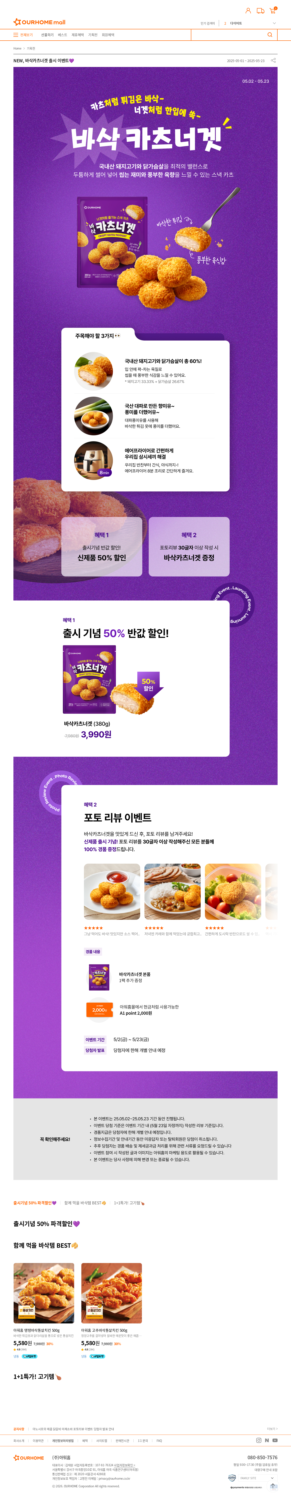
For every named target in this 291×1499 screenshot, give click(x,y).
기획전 (93, 34)
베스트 (62, 34)
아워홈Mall (39, 22)
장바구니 (33, 1314)
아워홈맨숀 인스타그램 (258, 1440)
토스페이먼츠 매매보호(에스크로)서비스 (244, 1487)
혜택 (85, 1440)
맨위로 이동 (273, 1486)
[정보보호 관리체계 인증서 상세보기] (232, 1478)
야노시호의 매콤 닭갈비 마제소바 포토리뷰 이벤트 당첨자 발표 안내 (73, 1429)
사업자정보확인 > (124, 1465)
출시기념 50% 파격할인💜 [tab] (34, 1203)
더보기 (271, 1429)
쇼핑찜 (43, 1314)
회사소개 (18, 1440)
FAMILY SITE (248, 1478)
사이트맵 (101, 1440)
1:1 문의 (143, 1440)
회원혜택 (108, 34)
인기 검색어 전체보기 (274, 23)
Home (17, 48)
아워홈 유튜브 (275, 1440)
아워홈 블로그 (266, 1440)
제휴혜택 (78, 34)
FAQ (159, 1440)
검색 (270, 35)
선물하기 (47, 34)
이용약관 (38, 1440)
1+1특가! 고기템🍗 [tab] (129, 1203)
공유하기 (273, 60)
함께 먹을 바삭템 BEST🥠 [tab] (85, 1203)
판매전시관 (122, 1440)
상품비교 (54, 1314)
